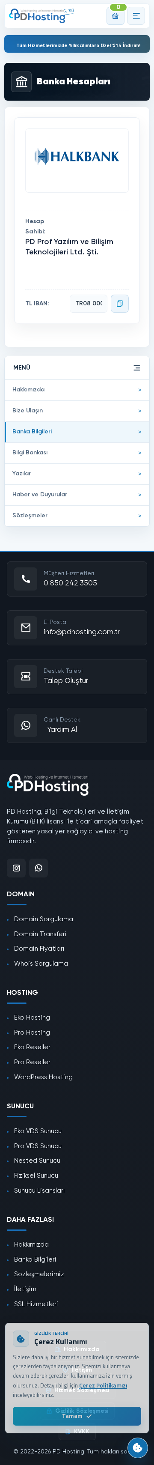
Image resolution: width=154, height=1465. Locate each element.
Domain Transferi (40, 934)
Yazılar (21, 474)
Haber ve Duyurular (39, 495)
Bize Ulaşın (27, 411)
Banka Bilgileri (32, 432)
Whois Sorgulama (41, 964)
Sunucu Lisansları (39, 1191)
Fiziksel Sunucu (36, 1176)
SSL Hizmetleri (36, 1304)
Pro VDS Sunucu (38, 1146)
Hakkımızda (28, 390)
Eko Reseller (32, 1047)
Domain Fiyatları (39, 949)
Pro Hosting (32, 1032)
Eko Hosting (32, 1017)
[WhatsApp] (38, 868)
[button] (136, 16)
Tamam (72, 1415)
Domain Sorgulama (43, 919)
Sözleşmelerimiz (39, 1274)
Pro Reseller (32, 1062)
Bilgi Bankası (29, 453)
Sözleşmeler (29, 516)
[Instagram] (16, 868)
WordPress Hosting (43, 1077)
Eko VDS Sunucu (38, 1131)
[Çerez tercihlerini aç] (137, 1448)
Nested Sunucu (37, 1161)
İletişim (25, 1289)
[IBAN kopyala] (120, 304)
